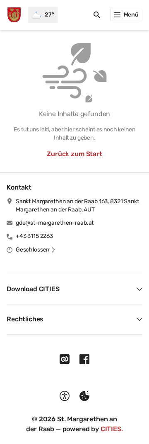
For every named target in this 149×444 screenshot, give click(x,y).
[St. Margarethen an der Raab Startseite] (14, 14)
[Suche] (96, 14)
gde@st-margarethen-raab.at (55, 222)
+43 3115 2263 (34, 236)
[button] (36, 250)
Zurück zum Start (74, 154)
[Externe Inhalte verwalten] (84, 396)
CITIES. (112, 429)
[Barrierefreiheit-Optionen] (65, 396)
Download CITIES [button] (33, 289)
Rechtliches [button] (25, 319)
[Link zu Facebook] (84, 359)
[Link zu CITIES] (65, 359)
